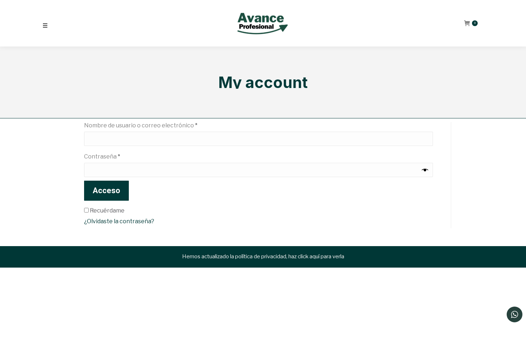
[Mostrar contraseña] (425, 170)
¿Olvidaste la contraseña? (119, 221)
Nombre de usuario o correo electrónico (156, 125)
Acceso (106, 190)
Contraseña (117, 156)
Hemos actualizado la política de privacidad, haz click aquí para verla (263, 256)
